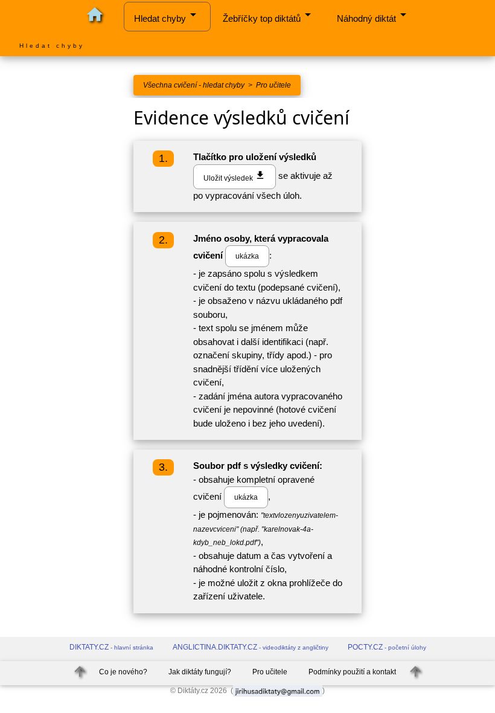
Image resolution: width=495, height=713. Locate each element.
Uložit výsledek (234, 176)
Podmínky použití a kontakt (352, 672)
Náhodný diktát (373, 15)
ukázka (247, 256)
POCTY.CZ (387, 647)
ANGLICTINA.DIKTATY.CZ (250, 647)
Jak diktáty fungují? (199, 672)
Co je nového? (123, 672)
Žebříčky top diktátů (269, 15)
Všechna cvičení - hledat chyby (193, 85)
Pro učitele (273, 85)
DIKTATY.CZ (111, 647)
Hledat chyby (167, 15)
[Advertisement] (62, 279)
